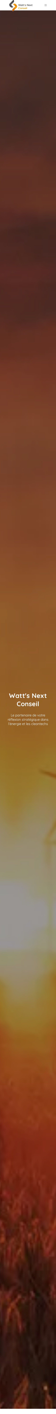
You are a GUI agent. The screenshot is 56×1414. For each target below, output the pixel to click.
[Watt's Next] (28, 5)
